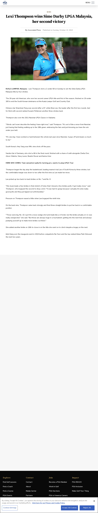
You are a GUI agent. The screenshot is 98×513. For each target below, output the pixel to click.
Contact (29, 482)
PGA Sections (54, 491)
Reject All (87, 508)
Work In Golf (54, 486)
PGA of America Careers (58, 495)
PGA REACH (77, 482)
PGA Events (7, 495)
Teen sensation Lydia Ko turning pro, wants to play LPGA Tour (48, 163)
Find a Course (8, 491)
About (28, 486)
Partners (29, 495)
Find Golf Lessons (9, 482)
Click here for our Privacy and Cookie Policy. (48, 503)
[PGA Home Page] (5, 3)
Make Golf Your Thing (80, 491)
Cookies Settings (9, 508)
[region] (49, 505)
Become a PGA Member (58, 482)
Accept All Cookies (69, 508)
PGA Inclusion (77, 486)
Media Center (31, 491)
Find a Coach (8, 486)
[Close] (94, 501)
